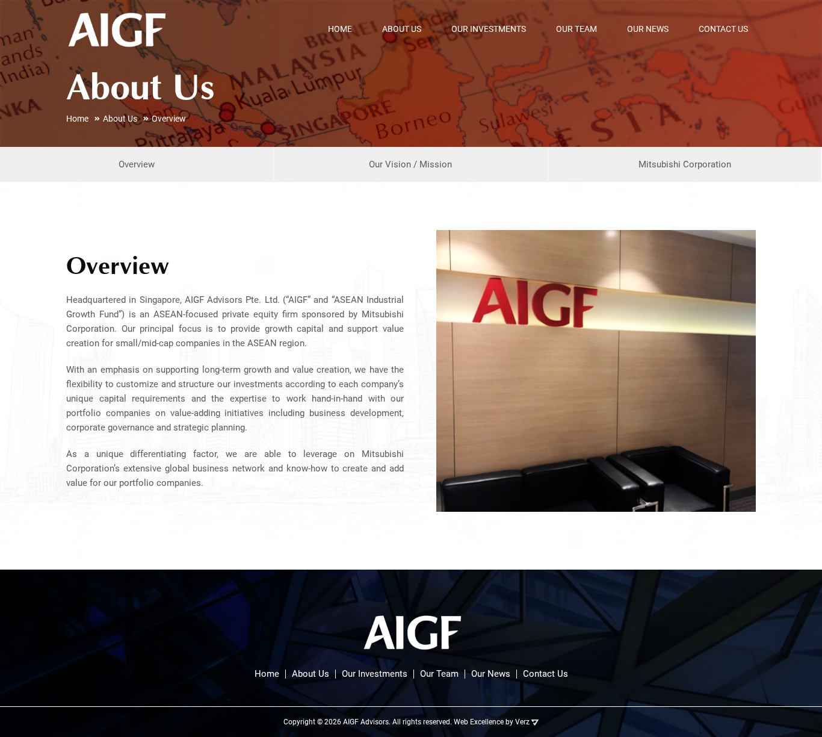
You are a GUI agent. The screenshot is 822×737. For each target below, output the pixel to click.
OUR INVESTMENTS (488, 29)
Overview (137, 164)
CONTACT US (723, 29)
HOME (340, 29)
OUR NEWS (648, 29)
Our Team (439, 674)
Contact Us (545, 674)
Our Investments (374, 674)
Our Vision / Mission (410, 164)
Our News (490, 674)
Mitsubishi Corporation (684, 164)
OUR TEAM (576, 29)
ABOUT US (401, 29)
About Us (310, 674)
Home (267, 674)
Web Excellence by (492, 722)
